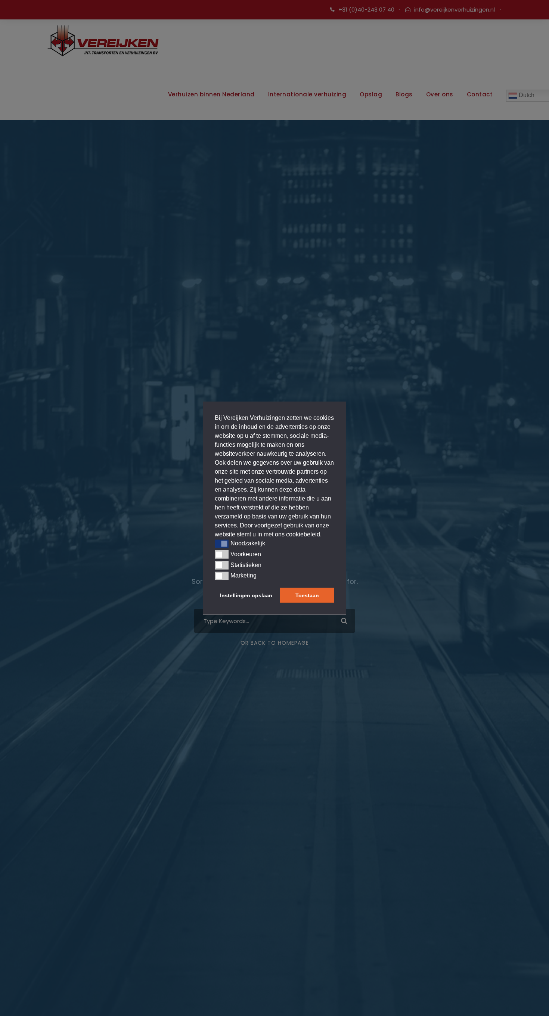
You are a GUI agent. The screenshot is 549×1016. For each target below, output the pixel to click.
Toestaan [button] (307, 595)
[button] (222, 543)
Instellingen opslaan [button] (246, 595)
